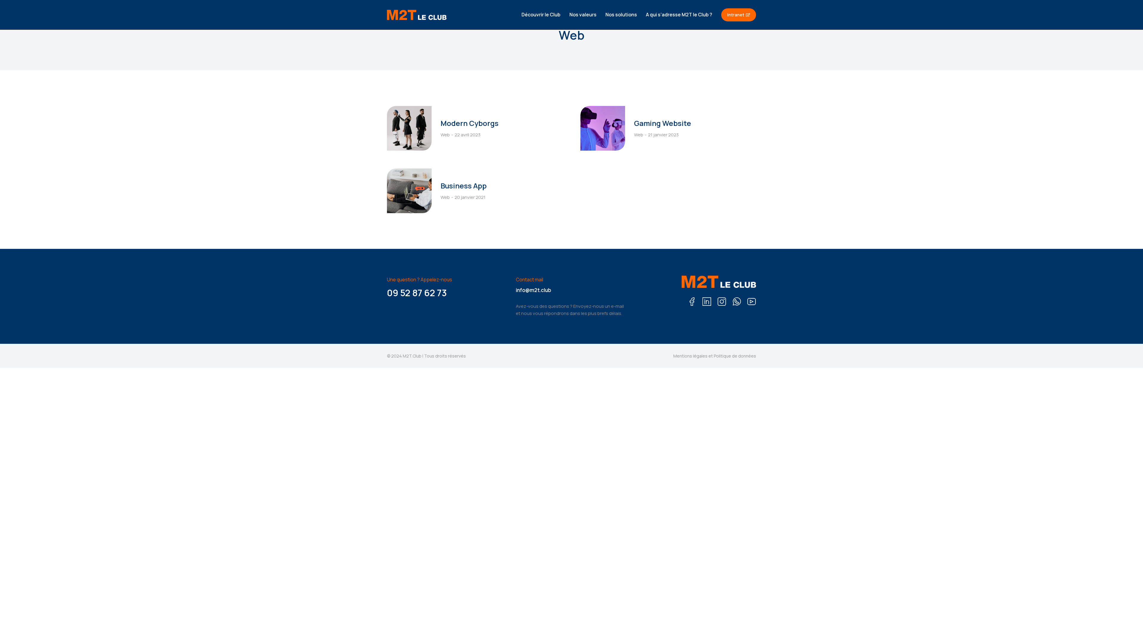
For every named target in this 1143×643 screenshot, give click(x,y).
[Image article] (409, 128)
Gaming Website (662, 123)
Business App (464, 186)
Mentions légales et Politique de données (714, 356)
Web (445, 135)
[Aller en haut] (1128, 628)
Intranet (735, 15)
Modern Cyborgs (470, 123)
